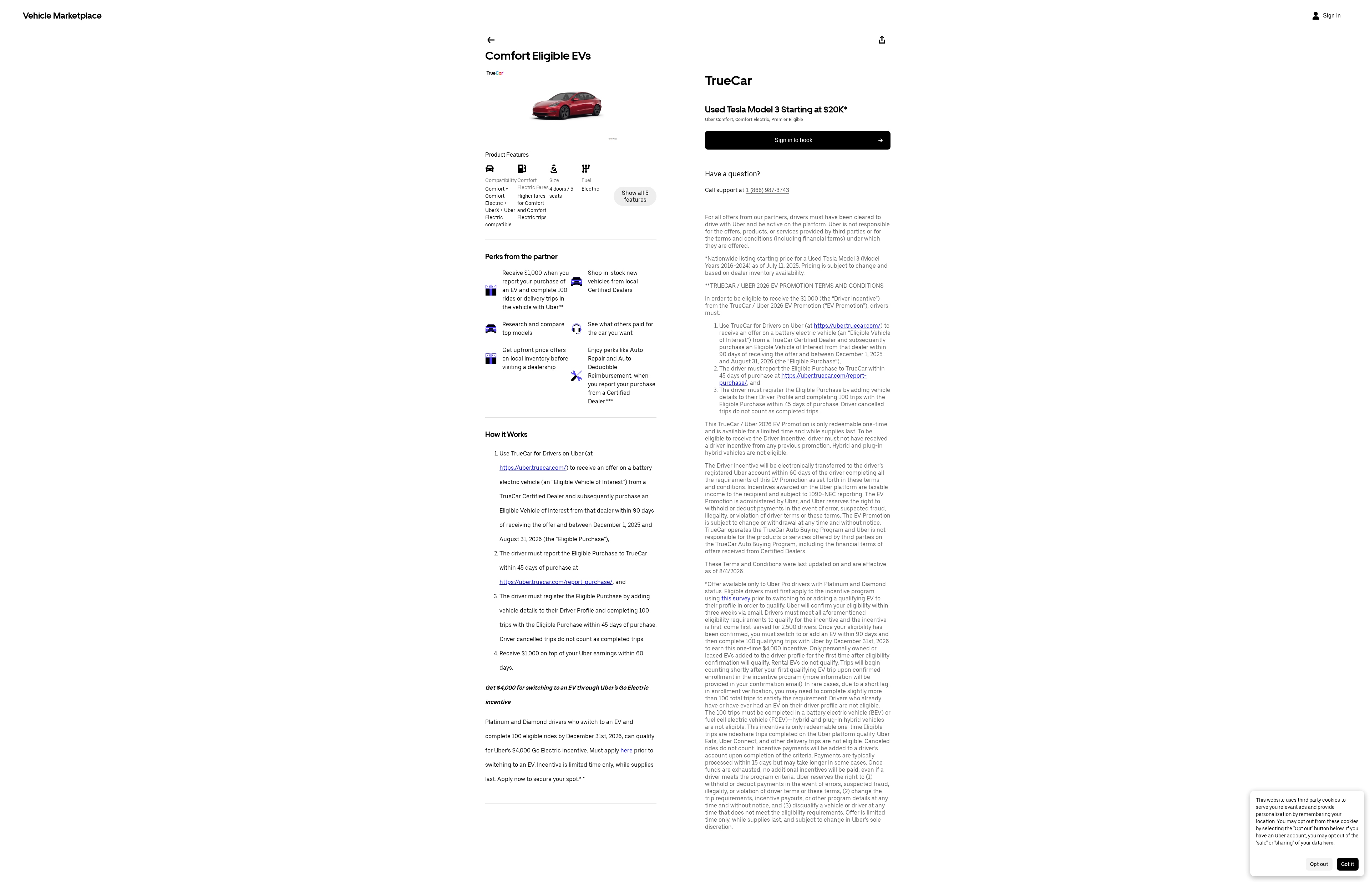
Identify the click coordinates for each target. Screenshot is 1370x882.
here (626, 750)
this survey (735, 598)
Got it (1347, 864)
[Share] (881, 40)
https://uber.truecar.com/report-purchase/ (556, 582)
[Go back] (490, 40)
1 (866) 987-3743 (767, 190)
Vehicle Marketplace (62, 15)
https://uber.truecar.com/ (532, 467)
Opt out (1319, 864)
